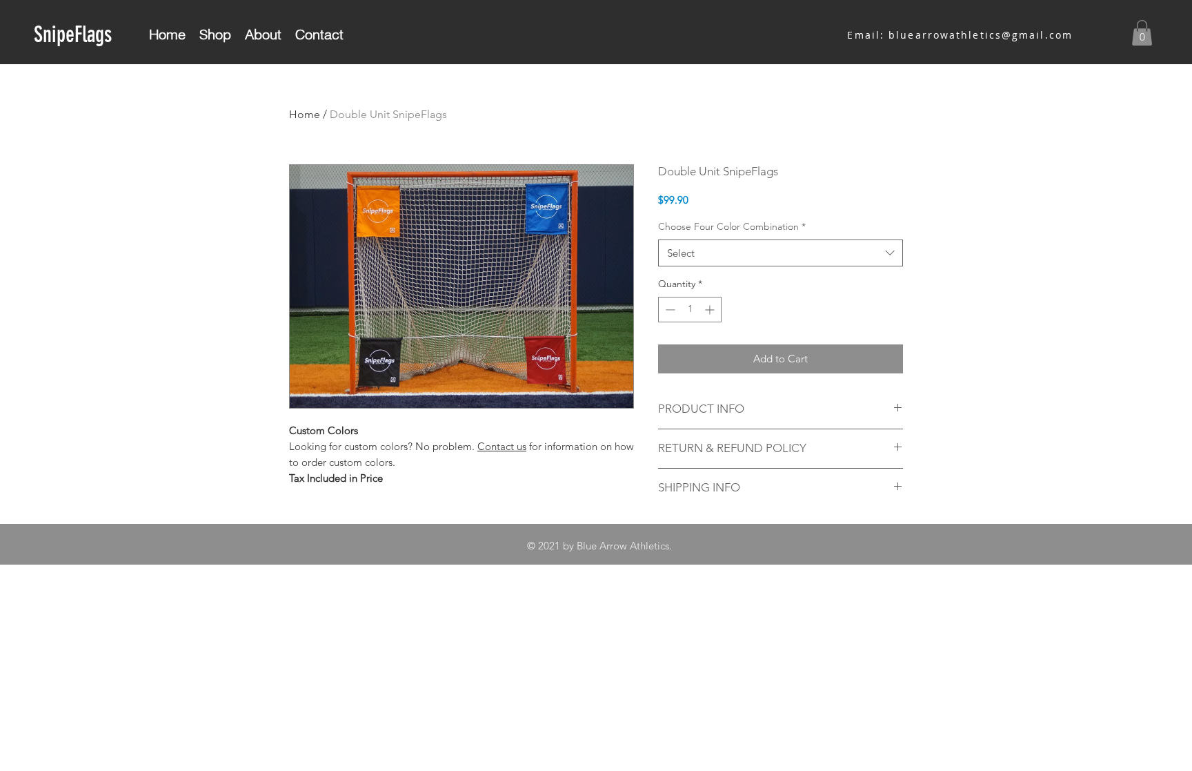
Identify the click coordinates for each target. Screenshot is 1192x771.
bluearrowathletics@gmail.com (980, 34)
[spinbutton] (689, 309)
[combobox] (780, 253)
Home (304, 114)
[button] (1142, 33)
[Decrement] (668, 309)
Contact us (501, 446)
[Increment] (710, 309)
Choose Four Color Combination (732, 226)
